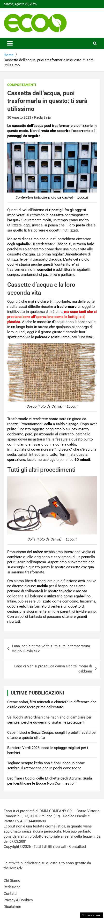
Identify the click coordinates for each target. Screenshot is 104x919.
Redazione (12, 887)
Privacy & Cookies (18, 900)
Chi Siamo (12, 880)
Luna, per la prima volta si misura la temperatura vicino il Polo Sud (51, 648)
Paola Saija (42, 117)
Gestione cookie (91, 915)
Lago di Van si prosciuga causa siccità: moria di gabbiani (53, 668)
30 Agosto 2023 (19, 117)
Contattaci (77, 846)
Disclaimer (12, 906)
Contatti (10, 893)
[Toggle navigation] (10, 43)
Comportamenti (21, 85)
